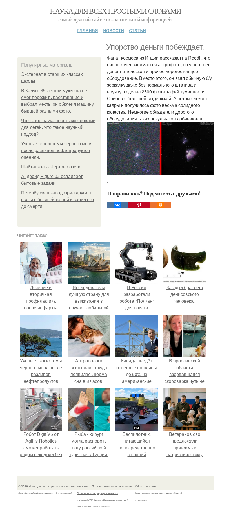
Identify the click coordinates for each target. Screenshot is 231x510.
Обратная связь (145, 486)
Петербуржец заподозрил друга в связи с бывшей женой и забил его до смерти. (57, 199)
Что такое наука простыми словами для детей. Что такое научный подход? (58, 127)
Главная (87, 30)
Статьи (137, 30)
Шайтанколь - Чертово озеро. (52, 166)
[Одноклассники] (160, 205)
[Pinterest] (139, 205)
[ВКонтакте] (117, 205)
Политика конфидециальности (97, 493)
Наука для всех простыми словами (115, 11)
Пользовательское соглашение (113, 486)
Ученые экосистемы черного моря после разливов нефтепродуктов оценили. (57, 150)
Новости (113, 30)
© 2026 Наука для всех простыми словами (46, 486)
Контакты (83, 486)
